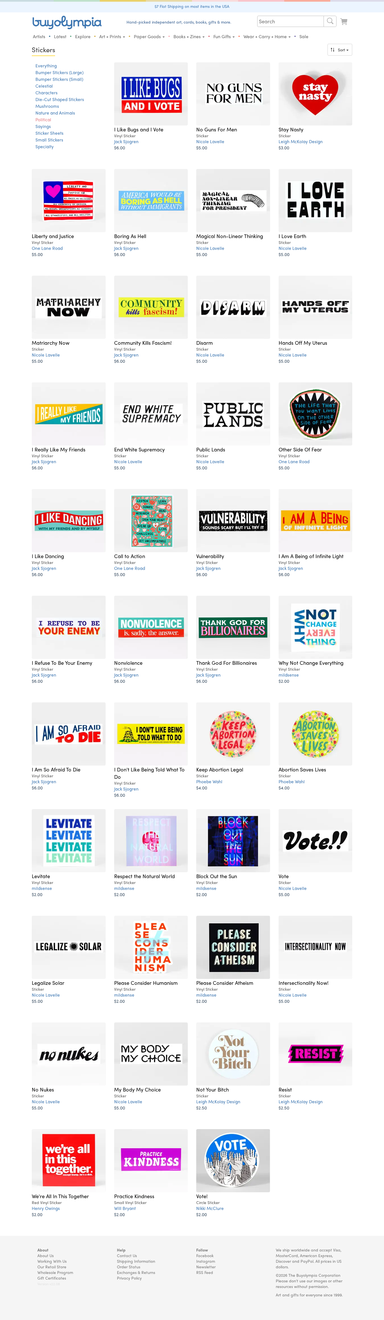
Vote (284, 876)
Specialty (44, 146)
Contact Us (127, 1255)
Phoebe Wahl (209, 781)
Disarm (204, 342)
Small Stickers (49, 140)
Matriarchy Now (50, 342)
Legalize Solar (48, 982)
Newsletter (206, 1266)
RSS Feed (204, 1272)
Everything (46, 66)
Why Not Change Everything (311, 662)
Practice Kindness (134, 1196)
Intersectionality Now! (304, 982)
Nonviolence (128, 662)
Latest (60, 36)
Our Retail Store (51, 1266)
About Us (45, 1255)
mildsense (289, 675)
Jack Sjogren (126, 141)
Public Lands (210, 449)
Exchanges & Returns (136, 1272)
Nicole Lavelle (210, 141)
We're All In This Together (60, 1196)
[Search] (330, 21)
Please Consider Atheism (224, 982)
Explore (83, 36)
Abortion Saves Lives (302, 769)
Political (43, 120)
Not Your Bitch (212, 1089)
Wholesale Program (55, 1272)
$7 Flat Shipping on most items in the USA (192, 6)
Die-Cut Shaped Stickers (59, 99)
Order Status (128, 1266)
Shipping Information (136, 1261)
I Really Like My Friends (58, 449)
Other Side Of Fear (300, 449)
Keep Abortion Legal (219, 769)
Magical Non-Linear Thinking (229, 235)
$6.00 (119, 147)
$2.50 (201, 1107)
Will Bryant (125, 1208)
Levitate (41, 876)
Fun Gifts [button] (222, 36)
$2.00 (284, 681)
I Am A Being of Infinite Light (311, 555)
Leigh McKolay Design (301, 141)
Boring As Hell (130, 235)
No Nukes (43, 1089)
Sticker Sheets (49, 133)
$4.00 (201, 787)
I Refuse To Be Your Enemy (62, 662)
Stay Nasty (291, 129)
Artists (39, 36)
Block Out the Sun (216, 876)
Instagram (205, 1261)
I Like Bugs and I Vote (138, 129)
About (42, 1250)
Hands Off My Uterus (303, 342)
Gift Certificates (51, 1278)
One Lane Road (47, 248)
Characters (46, 93)
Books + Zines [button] (187, 36)
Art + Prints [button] (110, 36)
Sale (303, 36)
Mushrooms (47, 106)
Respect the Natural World (144, 876)
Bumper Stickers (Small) (59, 79)
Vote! (202, 1196)
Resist (285, 1089)
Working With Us (52, 1261)
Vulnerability (210, 555)
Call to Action (129, 555)
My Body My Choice (137, 1089)
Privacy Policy (129, 1278)
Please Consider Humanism (146, 982)
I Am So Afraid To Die (56, 769)
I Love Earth (292, 235)
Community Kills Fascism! (143, 342)
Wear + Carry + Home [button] (265, 36)
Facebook (205, 1255)
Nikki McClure (210, 1208)
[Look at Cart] (344, 22)
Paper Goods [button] (148, 36)
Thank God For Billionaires (226, 662)
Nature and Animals (55, 113)
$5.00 (201, 147)
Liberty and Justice (53, 235)
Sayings (43, 126)
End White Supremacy (139, 449)
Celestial (44, 86)
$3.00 (284, 147)
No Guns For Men (216, 129)
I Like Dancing (48, 555)
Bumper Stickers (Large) (59, 72)
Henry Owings (46, 1208)
